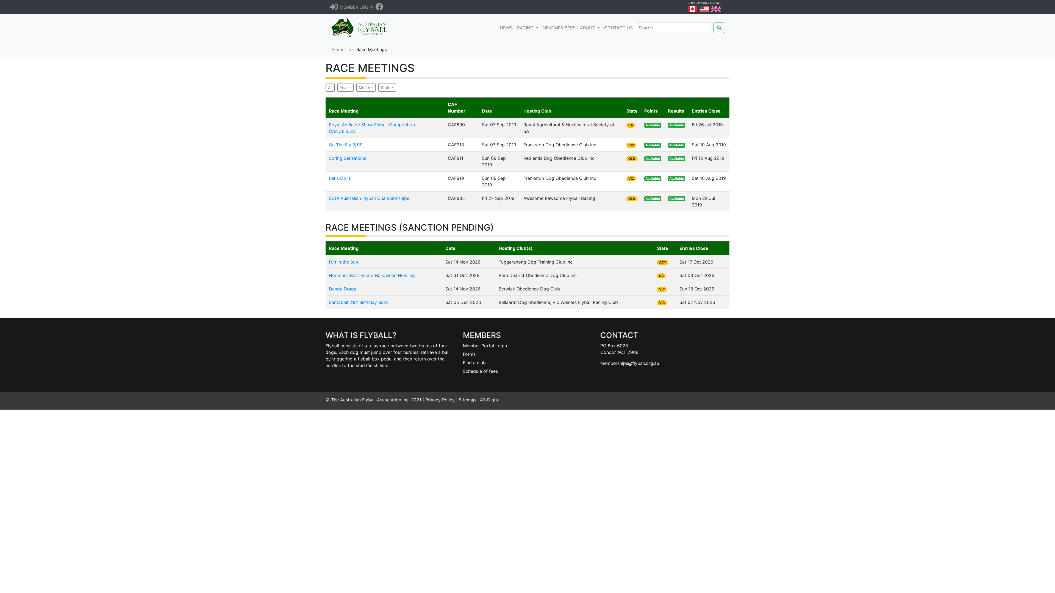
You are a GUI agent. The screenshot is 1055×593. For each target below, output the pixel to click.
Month (364, 87)
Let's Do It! (340, 178)
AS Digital (490, 399)
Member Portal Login (485, 345)
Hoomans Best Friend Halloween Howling (372, 275)
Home (338, 49)
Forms (469, 354)
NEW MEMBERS (559, 27)
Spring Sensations (347, 158)
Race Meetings (371, 49)
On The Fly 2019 (346, 144)
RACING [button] (526, 27)
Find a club (474, 362)
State (385, 87)
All (330, 87)
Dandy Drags (342, 289)
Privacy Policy (440, 399)
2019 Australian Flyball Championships (369, 198)
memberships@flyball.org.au (629, 363)
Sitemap (467, 399)
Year (344, 87)
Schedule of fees (480, 371)
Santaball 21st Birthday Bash (358, 302)
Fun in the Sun (343, 262)
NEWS (507, 27)
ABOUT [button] (588, 27)
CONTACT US (618, 27)
